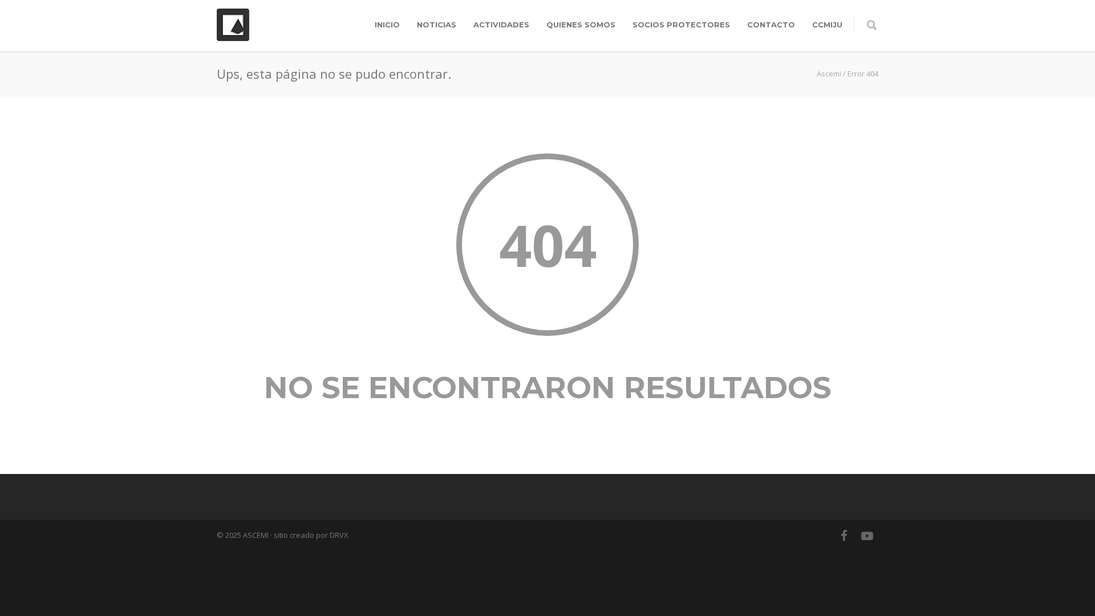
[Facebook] (844, 535)
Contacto (771, 24)
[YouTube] (866, 535)
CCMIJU (827, 24)
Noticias (436, 24)
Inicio (387, 24)
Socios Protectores (681, 24)
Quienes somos (580, 24)
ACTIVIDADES (501, 24)
